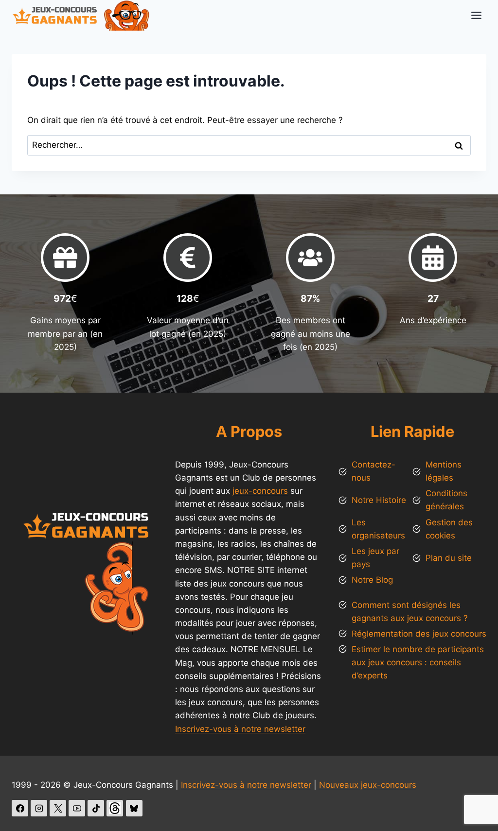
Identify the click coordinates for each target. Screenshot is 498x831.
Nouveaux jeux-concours (367, 785)
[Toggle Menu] (476, 15)
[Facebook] (20, 808)
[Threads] (115, 808)
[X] (58, 808)
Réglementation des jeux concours (419, 634)
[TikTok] (96, 808)
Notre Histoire (379, 500)
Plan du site (449, 558)
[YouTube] (77, 808)
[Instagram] (39, 808)
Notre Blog (372, 580)
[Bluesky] (134, 808)
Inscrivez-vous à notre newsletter (240, 729)
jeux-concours (260, 491)
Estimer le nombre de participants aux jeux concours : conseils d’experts (418, 662)
